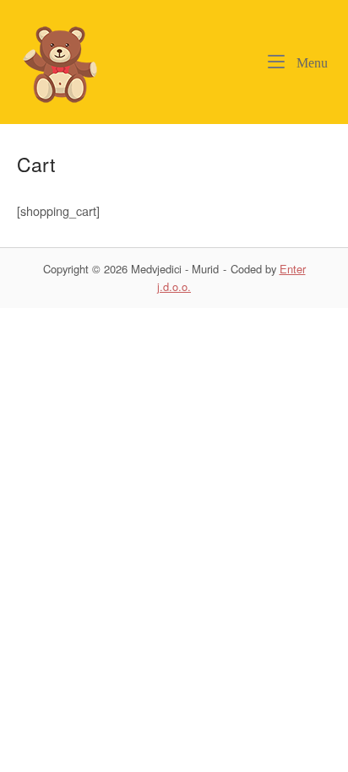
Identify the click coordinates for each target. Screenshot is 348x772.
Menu (310, 62)
